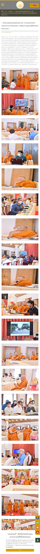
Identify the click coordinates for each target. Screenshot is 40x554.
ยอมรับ (20, 550)
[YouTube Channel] (37, 532)
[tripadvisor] (37, 522)
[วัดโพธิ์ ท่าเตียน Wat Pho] (37, 517)
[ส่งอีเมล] (37, 527)
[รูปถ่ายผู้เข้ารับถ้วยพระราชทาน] (20, 79)
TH (32, 5)
